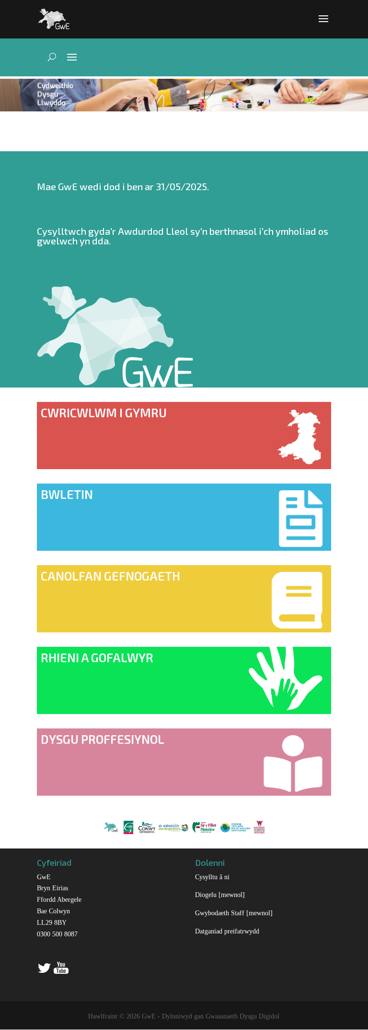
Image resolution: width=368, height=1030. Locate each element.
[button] (323, 25)
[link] (53, 18)
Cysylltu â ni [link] (212, 877)
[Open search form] (49, 57)
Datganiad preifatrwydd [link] (227, 931)
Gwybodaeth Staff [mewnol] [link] (234, 913)
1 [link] (180, 92)
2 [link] (188, 92)
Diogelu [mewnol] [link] (220, 894)
